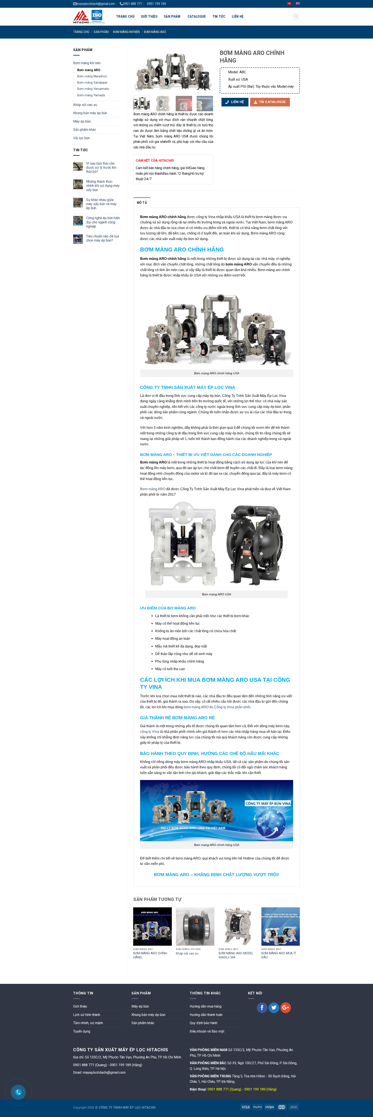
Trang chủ (125, 16)
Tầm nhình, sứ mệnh (88, 1023)
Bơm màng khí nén (126, 32)
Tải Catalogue (272, 102)
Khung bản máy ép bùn (90, 113)
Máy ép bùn (82, 121)
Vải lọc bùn (81, 138)
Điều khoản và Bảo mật (207, 1031)
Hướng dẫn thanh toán (206, 1015)
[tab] (142, 202)
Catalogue (197, 16)
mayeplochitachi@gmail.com (96, 4)
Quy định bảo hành (203, 1023)
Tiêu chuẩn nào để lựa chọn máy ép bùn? (102, 238)
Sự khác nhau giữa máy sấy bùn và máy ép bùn (101, 204)
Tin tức (218, 16)
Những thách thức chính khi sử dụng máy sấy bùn (103, 185)
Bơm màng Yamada (91, 95)
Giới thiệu (149, 16)
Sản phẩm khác (84, 130)
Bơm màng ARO (155, 32)
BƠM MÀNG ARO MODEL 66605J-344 (236, 955)
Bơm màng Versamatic (93, 89)
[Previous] (140, 69)
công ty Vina (149, 731)
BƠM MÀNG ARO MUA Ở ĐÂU (278, 955)
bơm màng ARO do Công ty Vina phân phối (217, 707)
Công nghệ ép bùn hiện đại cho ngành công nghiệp (103, 222)
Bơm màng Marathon (92, 76)
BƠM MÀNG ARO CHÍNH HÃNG (150, 955)
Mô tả (142, 203)
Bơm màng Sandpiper (92, 82)
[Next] (206, 69)
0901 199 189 (156, 4)
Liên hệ (237, 16)
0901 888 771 (132, 4)
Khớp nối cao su (85, 105)
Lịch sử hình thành (86, 1015)
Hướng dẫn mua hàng (205, 1006)
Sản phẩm (172, 16)
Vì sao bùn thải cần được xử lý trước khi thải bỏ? (101, 167)
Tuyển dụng (81, 1031)
